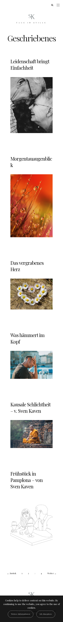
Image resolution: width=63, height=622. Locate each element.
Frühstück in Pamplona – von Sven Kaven (26, 480)
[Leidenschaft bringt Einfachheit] (31, 105)
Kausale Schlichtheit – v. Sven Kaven (30, 407)
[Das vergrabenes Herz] (31, 294)
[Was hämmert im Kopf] (31, 365)
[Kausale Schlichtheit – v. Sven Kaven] (31, 434)
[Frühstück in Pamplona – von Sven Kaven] (31, 525)
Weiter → (51, 573)
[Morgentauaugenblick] (31, 205)
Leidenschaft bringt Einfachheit (29, 64)
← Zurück (11, 573)
